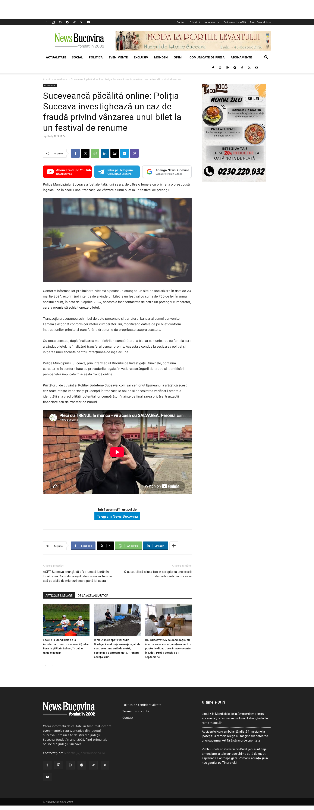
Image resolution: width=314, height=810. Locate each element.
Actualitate (56, 57)
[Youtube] (88, 22)
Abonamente (212, 22)
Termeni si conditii (135, 711)
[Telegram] (67, 22)
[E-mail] (114, 153)
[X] (81, 22)
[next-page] (52, 665)
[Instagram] (53, 22)
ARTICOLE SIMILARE (59, 595)
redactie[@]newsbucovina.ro (84, 753)
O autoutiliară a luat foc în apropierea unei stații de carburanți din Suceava (158, 574)
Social (77, 57)
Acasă (46, 79)
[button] (266, 58)
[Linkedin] (105, 153)
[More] (173, 545)
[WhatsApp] (95, 153)
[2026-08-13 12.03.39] (234, 181)
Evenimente (118, 57)
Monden (161, 57)
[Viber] (134, 153)
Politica (96, 57)
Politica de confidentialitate (141, 705)
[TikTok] (74, 22)
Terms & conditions (260, 22)
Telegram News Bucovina (117, 516)
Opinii (178, 57)
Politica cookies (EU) (235, 22)
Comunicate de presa (207, 57)
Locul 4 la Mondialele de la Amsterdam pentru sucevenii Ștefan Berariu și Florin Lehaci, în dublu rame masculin (235, 718)
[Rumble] (60, 22)
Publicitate (195, 22)
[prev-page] (45, 665)
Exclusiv (141, 57)
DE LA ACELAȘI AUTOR (93, 595)
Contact (181, 22)
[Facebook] (46, 22)
